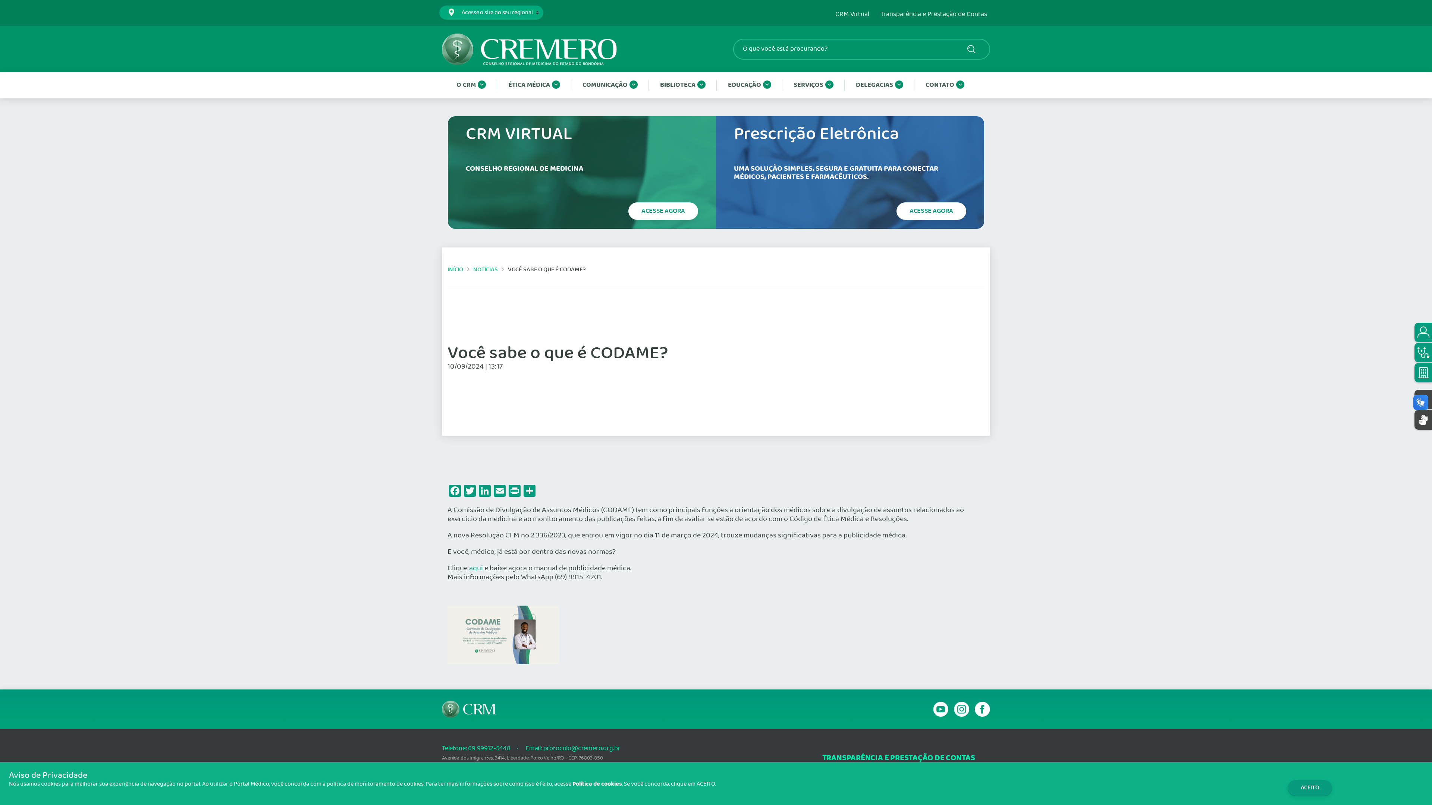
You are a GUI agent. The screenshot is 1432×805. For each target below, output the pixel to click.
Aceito (1310, 787)
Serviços (808, 85)
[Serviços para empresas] (1423, 372)
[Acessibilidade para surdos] (1423, 420)
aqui (476, 568)
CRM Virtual (852, 14)
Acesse (663, 211)
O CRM (466, 85)
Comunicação (605, 85)
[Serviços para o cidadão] (1423, 332)
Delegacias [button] (874, 85)
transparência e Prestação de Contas (898, 758)
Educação (744, 85)
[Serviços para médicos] (1423, 352)
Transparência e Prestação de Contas (933, 14)
